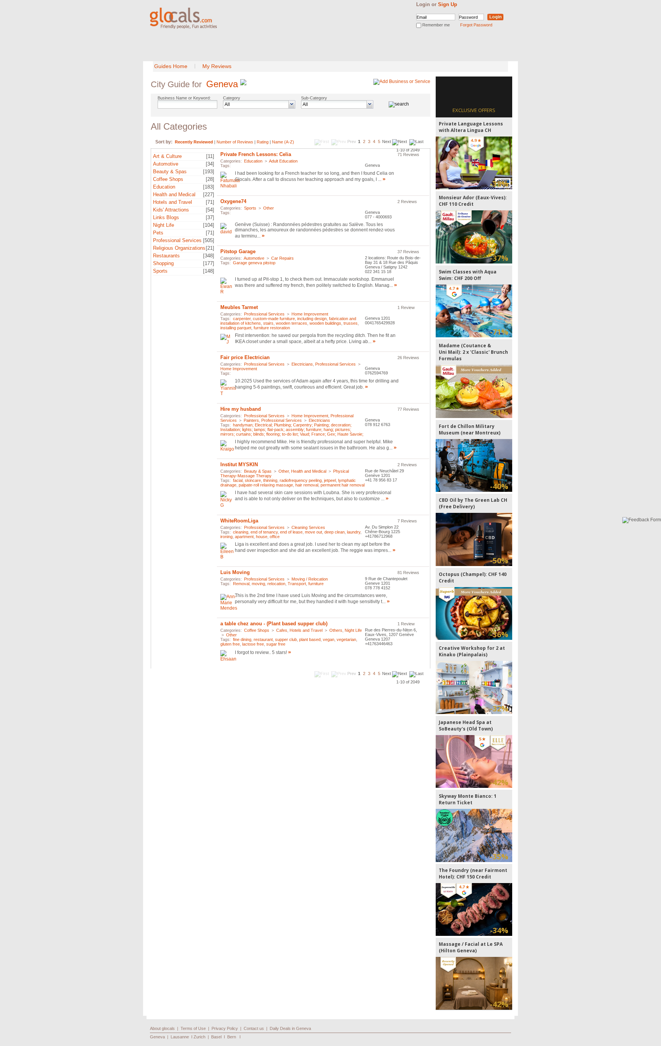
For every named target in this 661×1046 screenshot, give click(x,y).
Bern (231, 1037)
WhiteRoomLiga (239, 521)
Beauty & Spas (170, 171)
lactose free (253, 644)
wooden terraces (291, 323)
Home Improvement (309, 314)
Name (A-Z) (283, 142)
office (275, 536)
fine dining (242, 639)
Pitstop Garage (238, 251)
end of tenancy (264, 532)
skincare (253, 480)
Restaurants (166, 256)
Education (164, 187)
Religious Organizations (179, 248)
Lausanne (180, 1037)
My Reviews (216, 66)
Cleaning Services (308, 527)
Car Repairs (282, 258)
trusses (351, 323)
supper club (286, 639)
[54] (210, 210)
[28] (210, 179)
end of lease (291, 532)
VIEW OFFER (474, 162)
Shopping (163, 263)
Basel (216, 1037)
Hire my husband (240, 409)
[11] (210, 156)
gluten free (230, 644)
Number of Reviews (235, 142)
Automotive (165, 164)
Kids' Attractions (171, 210)
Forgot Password (476, 25)
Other (268, 208)
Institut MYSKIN (239, 464)
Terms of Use (193, 1028)
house (261, 536)
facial (238, 480)
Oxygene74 (233, 201)
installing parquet (235, 327)
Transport (297, 583)
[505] (208, 240)
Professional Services (177, 240)
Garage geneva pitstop (254, 262)
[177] (208, 263)
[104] (208, 225)
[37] (210, 217)
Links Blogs (166, 217)
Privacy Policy (225, 1028)
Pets (158, 233)
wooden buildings (325, 323)
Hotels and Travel (172, 202)
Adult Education (283, 161)
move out (313, 532)
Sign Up (447, 4)
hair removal (306, 485)
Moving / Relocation (309, 579)
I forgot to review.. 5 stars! (261, 652)
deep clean (334, 532)
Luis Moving (235, 572)
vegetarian (346, 639)
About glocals (162, 1028)
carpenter (242, 318)
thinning (270, 480)
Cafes (281, 630)
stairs (268, 323)
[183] (208, 187)
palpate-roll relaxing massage (266, 485)
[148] (208, 271)
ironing (226, 536)
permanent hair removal (343, 485)
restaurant (263, 639)
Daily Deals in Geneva (290, 1028)
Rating (263, 142)
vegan (328, 639)
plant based (310, 639)
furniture (316, 583)
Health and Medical (174, 194)
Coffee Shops (168, 179)
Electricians (302, 364)
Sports (160, 271)
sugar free (275, 644)
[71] (210, 202)
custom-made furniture (274, 318)
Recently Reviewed (194, 142)
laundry (353, 532)
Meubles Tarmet (239, 307)
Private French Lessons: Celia (255, 154)
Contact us (254, 1028)
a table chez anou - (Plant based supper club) (273, 623)
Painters (251, 420)
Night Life (163, 225)
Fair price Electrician (245, 357)
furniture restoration (272, 327)
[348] (208, 256)
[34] (210, 164)
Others (335, 630)
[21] (210, 248)
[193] (208, 171)
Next (386, 141)
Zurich (199, 1037)
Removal (241, 583)
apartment (244, 536)
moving (258, 583)
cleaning (240, 532)
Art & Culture (167, 156)
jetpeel (330, 480)
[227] (208, 194)
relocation (276, 583)
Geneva (222, 84)
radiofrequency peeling (301, 480)
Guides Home (170, 66)
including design (312, 318)
